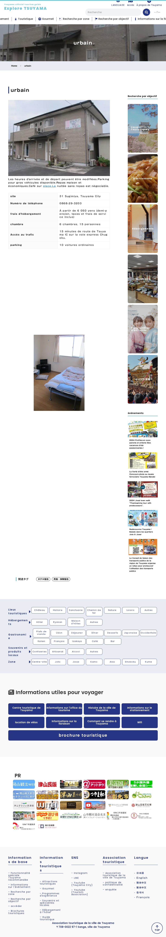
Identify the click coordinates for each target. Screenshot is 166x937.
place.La (49, 186)
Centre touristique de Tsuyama (26, 709)
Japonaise (130, 632)
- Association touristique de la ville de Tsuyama (114, 875)
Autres (149, 610)
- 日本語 (139, 873)
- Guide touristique (47, 918)
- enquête (110, 889)
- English (141, 878)
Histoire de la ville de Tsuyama (102, 709)
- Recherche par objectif (19, 900)
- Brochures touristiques (16, 912)
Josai (76, 661)
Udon (59, 632)
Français (59, 641)
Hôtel (39, 622)
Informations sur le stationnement (139, 709)
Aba (112, 661)
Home (14, 65)
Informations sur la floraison (64, 722)
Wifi (139, 722)
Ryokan (57, 622)
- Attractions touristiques (49, 882)
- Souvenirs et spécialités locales (49, 903)
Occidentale (148, 632)
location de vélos (26, 722)
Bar (113, 641)
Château (39, 610)
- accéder (15, 906)
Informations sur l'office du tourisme (64, 709)
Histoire (58, 610)
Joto (57, 661)
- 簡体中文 (140, 882)
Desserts (112, 632)
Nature (112, 610)
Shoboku (130, 661)
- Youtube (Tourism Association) (79, 892)
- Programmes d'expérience (49, 894)
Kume (148, 661)
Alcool (76, 651)
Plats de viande (41, 633)
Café (95, 641)
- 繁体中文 (140, 887)
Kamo (94, 661)
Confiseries (39, 651)
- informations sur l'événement (19, 886)
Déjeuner (77, 632)
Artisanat (58, 651)
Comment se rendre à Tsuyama (101, 722)
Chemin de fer (94, 611)
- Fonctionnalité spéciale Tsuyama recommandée (19, 876)
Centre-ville (39, 661)
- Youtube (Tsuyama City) (82, 884)
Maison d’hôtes (76, 622)
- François (142, 897)
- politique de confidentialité (113, 883)
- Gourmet (47, 888)
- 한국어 (139, 892)
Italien (41, 641)
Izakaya (77, 641)
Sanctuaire (76, 610)
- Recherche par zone (19, 893)
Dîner (95, 632)
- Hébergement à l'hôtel (50, 911)
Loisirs (130, 610)
